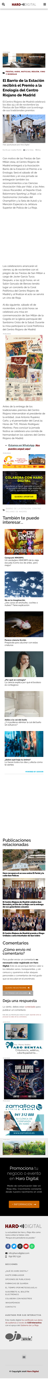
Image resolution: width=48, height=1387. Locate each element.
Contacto (10, 1307)
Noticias (26, 72)
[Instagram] (20, 1246)
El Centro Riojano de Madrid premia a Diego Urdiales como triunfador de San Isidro (23, 934)
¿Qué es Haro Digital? (16, 1271)
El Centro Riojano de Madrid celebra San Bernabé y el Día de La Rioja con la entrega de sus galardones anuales (23, 904)
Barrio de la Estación (18, 509)
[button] (17, 988)
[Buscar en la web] (3, 4)
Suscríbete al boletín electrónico (17, 1293)
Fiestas (9, 72)
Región (35, 72)
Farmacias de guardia (16, 1283)
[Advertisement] (24, 25)
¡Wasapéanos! (12, 1303)
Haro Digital (33, 1371)
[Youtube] (26, 1246)
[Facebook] (8, 1246)
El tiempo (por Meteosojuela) (21, 1288)
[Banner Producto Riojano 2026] (24, 66)
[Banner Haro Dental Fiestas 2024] (24, 1055)
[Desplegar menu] (44, 4)
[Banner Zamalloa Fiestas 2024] (24, 1133)
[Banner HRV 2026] (24, 1097)
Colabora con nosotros (18, 1299)
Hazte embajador (14, 1275)
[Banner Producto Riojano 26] (24, 1153)
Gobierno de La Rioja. (30, 1325)
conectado (30, 1006)
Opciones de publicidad (17, 1279)
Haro (17, 72)
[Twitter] (14, 1246)
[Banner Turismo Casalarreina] (24, 466)
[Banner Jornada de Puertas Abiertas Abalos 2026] (24, 399)
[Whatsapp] (32, 1246)
